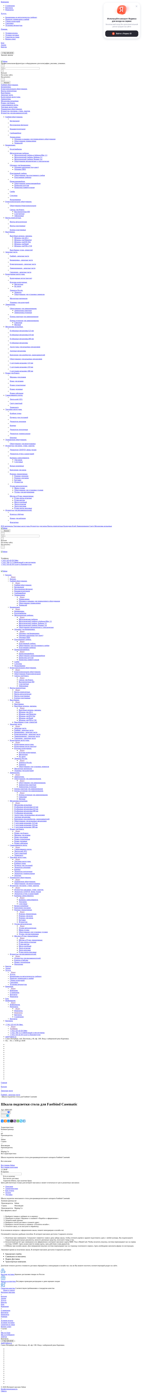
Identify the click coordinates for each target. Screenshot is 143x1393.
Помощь (4, 1316)
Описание (9, 1186)
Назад (13, 577)
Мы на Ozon (5, 1333)
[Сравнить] (5, 1115)
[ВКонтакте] (2, 1121)
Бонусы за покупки (8, 1281)
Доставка (8, 1195)
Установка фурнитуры (13, 25)
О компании (10, 6)
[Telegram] (24, 1121)
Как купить (9, 1190)
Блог (2, 1304)
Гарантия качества (8, 1288)
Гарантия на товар (12, 37)
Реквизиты (9, 10)
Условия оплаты (11, 33)
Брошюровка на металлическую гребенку (21, 17)
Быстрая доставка (8, 1274)
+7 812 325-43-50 (7, 53)
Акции (3, 1298)
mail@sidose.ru (10, 1037)
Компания (5, 1306)
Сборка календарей (12, 21)
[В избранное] (6, 1112)
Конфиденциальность (9, 1389)
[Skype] (21, 1121)
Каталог (4, 1296)
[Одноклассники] (5, 1121)
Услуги (3, 1300)
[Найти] (3, 79)
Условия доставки (12, 35)
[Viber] (14, 1121)
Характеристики (11, 1188)
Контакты (9, 8)
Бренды (4, 1302)
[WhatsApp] (18, 1121)
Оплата (8, 1193)
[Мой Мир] (8, 1121)
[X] (11, 1121)
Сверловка (9, 23)
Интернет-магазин (8, 1292)
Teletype (4, 1337)
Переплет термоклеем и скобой (17, 19)
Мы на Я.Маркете (8, 1335)
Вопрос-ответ (10, 39)
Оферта (4, 1391)
